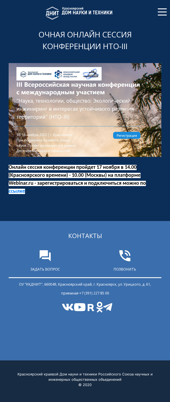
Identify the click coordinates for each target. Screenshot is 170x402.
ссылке (17, 191)
